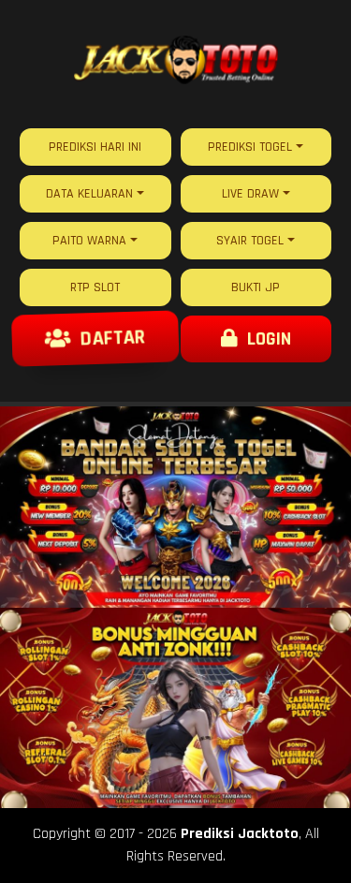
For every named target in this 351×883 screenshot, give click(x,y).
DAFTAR (107, 338)
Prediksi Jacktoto (240, 834)
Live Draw (250, 193)
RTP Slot (95, 287)
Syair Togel (250, 240)
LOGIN (264, 339)
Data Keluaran (89, 193)
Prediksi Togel (250, 147)
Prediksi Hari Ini (95, 147)
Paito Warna (89, 240)
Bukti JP (255, 287)
